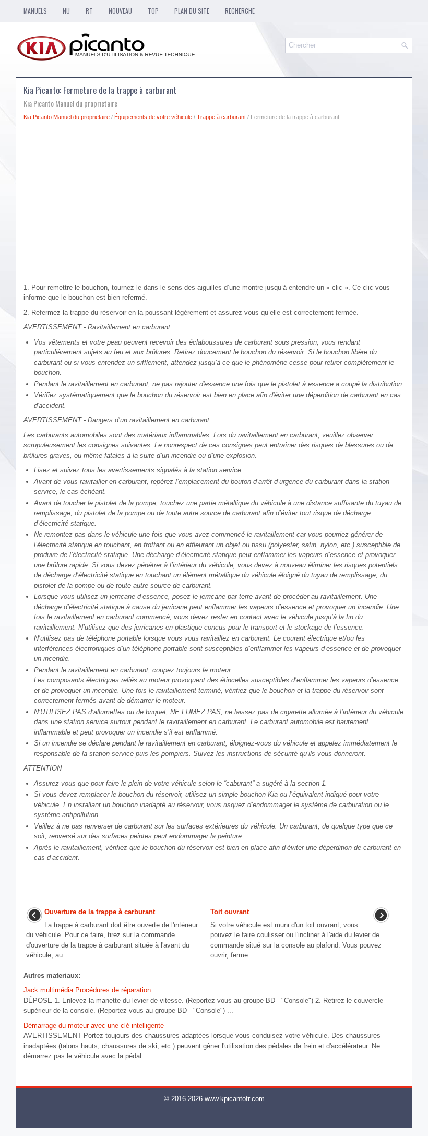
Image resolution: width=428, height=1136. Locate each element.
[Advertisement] (214, 205)
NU (66, 10)
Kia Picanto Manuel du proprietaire (66, 117)
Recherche (240, 10)
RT (89, 10)
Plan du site (191, 10)
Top (153, 10)
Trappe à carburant (221, 117)
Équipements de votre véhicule (153, 117)
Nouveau (120, 10)
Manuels (35, 10)
